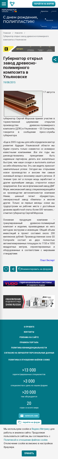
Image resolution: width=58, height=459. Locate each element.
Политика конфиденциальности (29, 347)
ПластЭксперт (47, 260)
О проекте (29, 327)
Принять (29, 453)
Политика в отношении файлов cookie (29, 360)
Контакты (29, 332)
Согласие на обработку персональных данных (29, 353)
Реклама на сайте (29, 337)
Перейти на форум (44, 4)
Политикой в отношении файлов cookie (26, 439)
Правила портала (29, 342)
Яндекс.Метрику (41, 428)
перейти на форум (31, 422)
